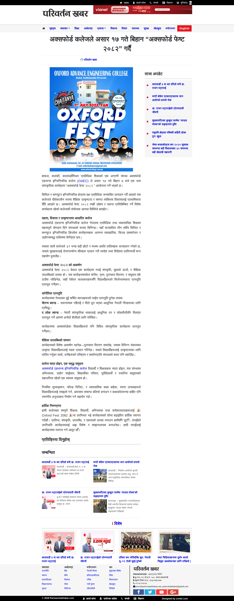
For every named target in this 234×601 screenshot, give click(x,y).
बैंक (65, 571)
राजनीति (45, 571)
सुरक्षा (146, 28)
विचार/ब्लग (113, 579)
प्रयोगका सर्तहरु (110, 598)
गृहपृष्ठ (126, 2)
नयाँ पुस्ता (91, 584)
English (184, 28)
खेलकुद (157, 28)
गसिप (89, 579)
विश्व (111, 575)
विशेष (118, 523)
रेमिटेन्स (67, 588)
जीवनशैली (91, 588)
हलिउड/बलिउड (93, 575)
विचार (124, 28)
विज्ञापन (169, 2)
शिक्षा (76, 28)
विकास (113, 28)
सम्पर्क (155, 2)
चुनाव (44, 588)
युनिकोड (183, 2)
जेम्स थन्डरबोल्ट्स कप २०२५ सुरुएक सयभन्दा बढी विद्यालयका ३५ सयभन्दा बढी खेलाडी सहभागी (170, 148)
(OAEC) (83, 181)
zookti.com (182, 598)
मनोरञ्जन (170, 28)
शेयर (66, 584)
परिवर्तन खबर (90, 59)
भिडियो (112, 588)
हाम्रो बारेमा (141, 2)
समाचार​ (64, 28)
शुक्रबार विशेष (115, 571)
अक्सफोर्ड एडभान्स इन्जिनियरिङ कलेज (64, 368)
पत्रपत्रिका (46, 579)
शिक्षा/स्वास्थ (47, 584)
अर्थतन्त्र (88, 28)
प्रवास (100, 28)
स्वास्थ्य (135, 28)
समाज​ (44, 575)
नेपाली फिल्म (92, 571)
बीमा (66, 575)
